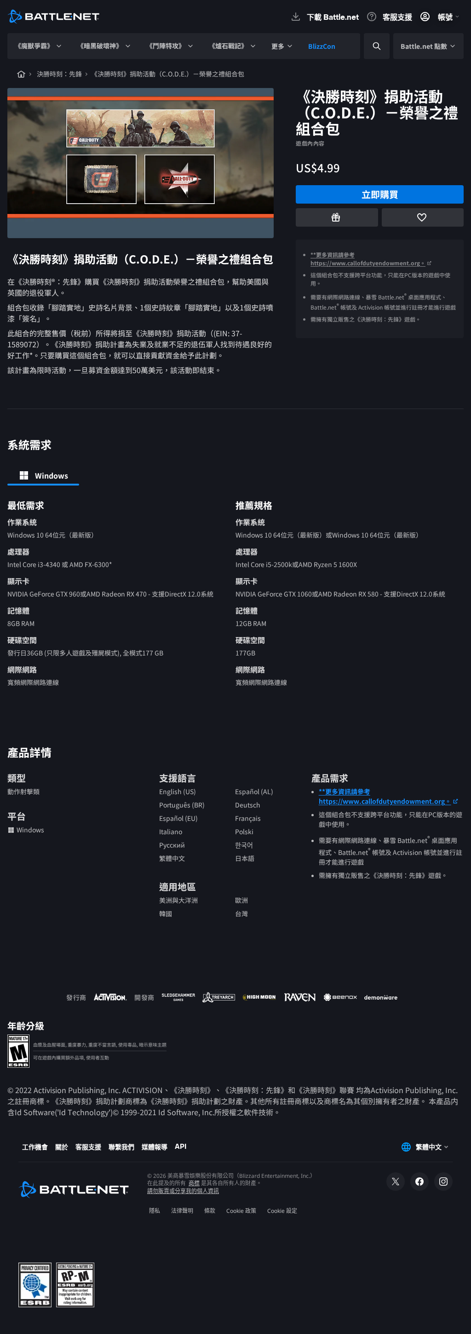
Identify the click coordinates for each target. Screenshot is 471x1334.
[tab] (43, 475)
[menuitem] (38, 46)
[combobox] (369, 46)
